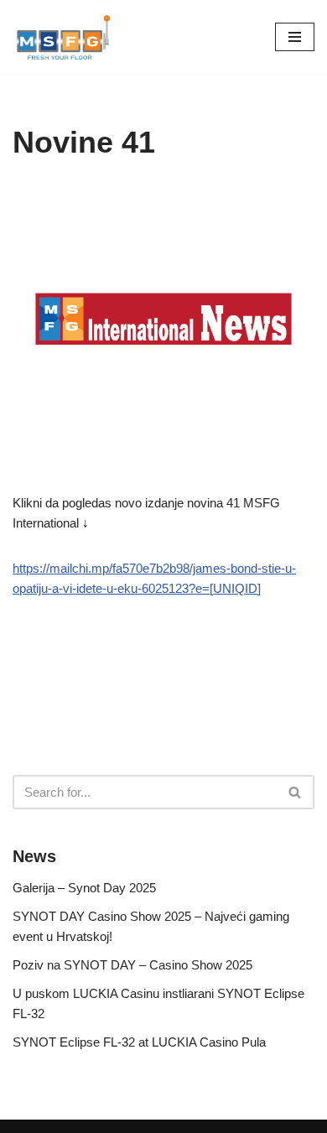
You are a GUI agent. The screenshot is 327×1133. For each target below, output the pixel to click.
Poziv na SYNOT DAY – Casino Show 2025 (132, 965)
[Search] (295, 792)
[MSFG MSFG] (63, 37)
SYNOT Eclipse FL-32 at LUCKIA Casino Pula (139, 1042)
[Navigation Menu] (294, 37)
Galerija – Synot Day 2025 (84, 888)
